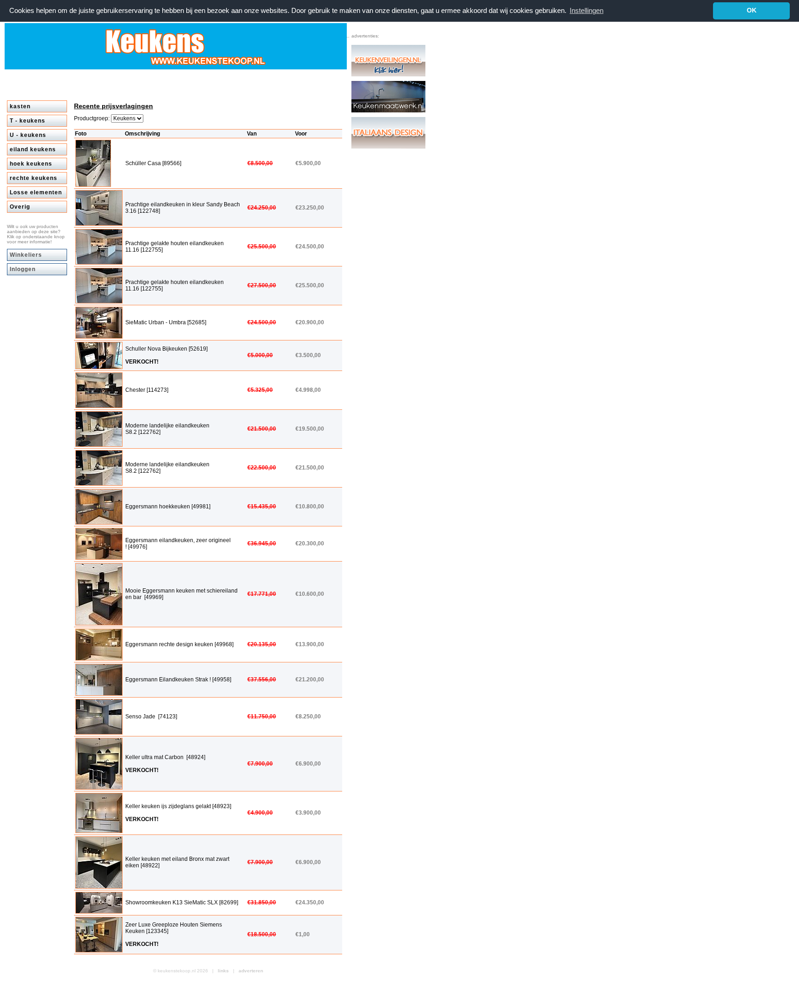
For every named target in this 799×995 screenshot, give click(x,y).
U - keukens (28, 135)
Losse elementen (36, 192)
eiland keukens (33, 149)
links (223, 970)
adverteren (251, 970)
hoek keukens (31, 164)
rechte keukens (33, 178)
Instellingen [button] (586, 10)
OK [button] (751, 10)
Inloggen (23, 269)
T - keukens (27, 120)
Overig (20, 207)
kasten (20, 106)
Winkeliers (26, 255)
